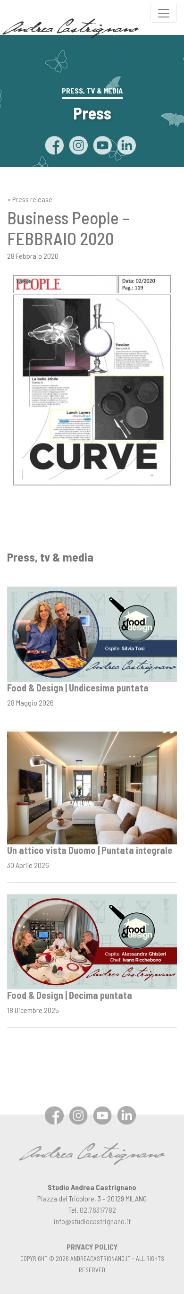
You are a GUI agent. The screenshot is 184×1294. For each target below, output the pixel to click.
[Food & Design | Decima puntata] (92, 940)
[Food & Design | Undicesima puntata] (92, 633)
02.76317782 (98, 1209)
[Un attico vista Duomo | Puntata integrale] (92, 787)
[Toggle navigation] (164, 13)
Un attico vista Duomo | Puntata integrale (89, 850)
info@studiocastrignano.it (92, 1221)
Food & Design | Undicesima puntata (78, 687)
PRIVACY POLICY (92, 1246)
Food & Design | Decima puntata (69, 995)
